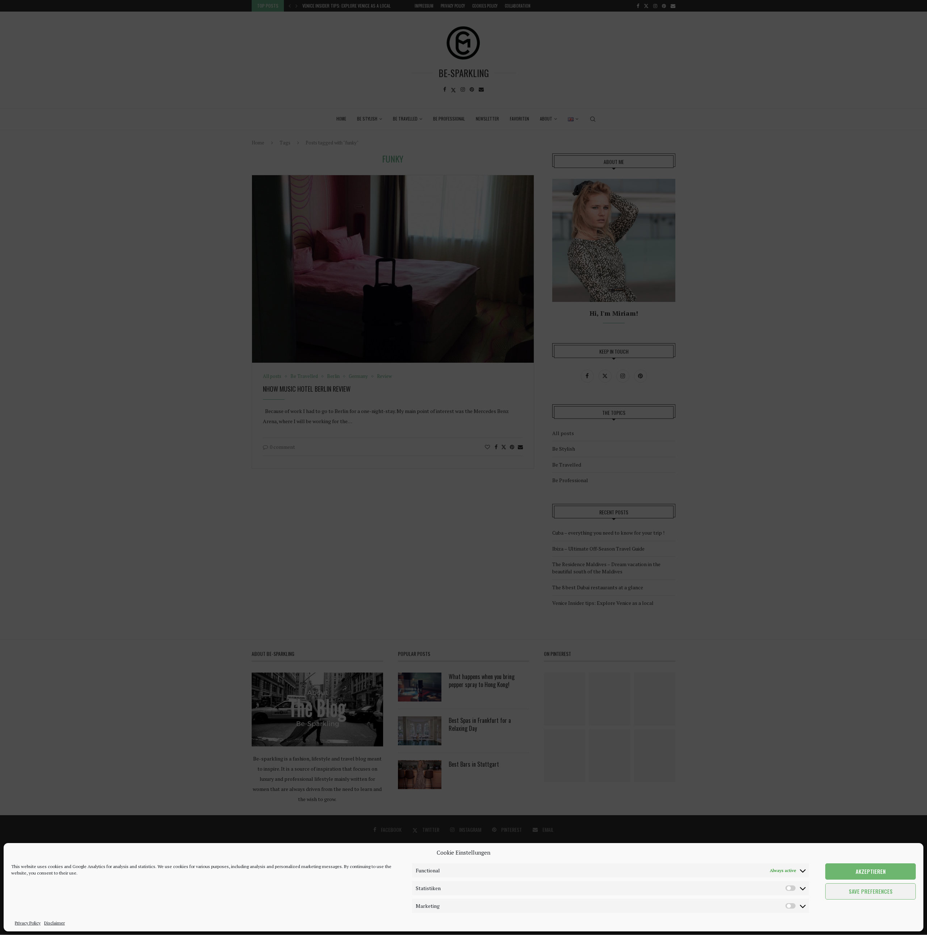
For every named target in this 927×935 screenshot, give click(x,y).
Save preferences (871, 892)
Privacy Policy (28, 923)
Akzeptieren (871, 872)
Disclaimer (54, 923)
